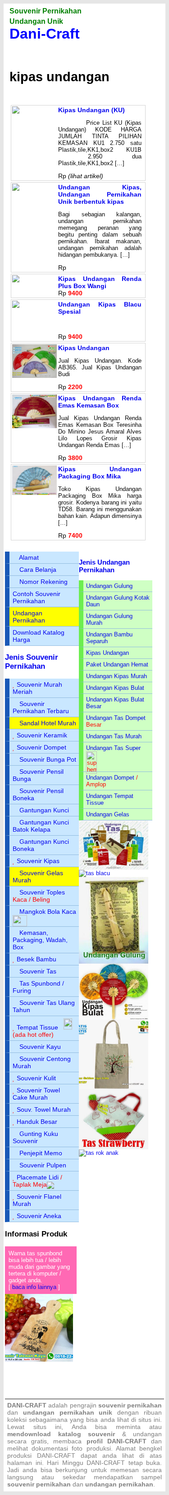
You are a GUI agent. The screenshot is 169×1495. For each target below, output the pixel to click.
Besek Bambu (36, 959)
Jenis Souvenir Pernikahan (31, 662)
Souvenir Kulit (36, 1078)
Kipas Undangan (84, 347)
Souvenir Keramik (42, 735)
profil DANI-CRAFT (116, 1441)
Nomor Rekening (43, 581)
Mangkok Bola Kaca (47, 911)
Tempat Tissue (37, 1027)
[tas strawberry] (113, 1147)
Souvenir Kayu (40, 1046)
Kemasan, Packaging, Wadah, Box (40, 940)
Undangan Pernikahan (29, 616)
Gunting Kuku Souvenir (35, 1137)
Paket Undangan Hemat (117, 664)
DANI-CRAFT (106, 1462)
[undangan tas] (113, 867)
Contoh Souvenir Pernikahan (36, 597)
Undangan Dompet (110, 777)
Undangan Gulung (109, 586)
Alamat (29, 557)
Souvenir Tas (37, 971)
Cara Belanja (37, 569)
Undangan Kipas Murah (116, 676)
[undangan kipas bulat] (113, 1017)
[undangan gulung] (113, 961)
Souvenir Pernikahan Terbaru (41, 707)
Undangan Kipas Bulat (115, 687)
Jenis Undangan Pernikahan (104, 566)
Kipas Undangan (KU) (91, 110)
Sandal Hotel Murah (47, 723)
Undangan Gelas (107, 814)
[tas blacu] (94, 873)
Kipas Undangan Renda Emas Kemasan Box (99, 402)
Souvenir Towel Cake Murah (36, 1094)
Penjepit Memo (40, 1153)
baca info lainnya (34, 1287)
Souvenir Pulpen (42, 1165)
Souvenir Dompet (41, 747)
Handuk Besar (37, 1121)
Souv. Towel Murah (44, 1109)
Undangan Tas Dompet (116, 718)
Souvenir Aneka (39, 1215)
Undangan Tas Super (113, 748)
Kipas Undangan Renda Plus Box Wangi (99, 282)
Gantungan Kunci (44, 810)
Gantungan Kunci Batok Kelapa (41, 826)
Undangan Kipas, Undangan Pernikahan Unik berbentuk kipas (99, 194)
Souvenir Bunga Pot (47, 759)
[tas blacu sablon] (113, 1086)
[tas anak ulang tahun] (99, 1152)
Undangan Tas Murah (114, 736)
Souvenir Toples (42, 892)
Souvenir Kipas (38, 860)
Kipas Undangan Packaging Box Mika (99, 472)
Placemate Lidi (38, 1177)
